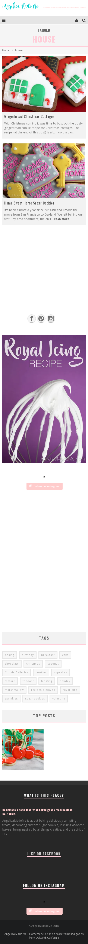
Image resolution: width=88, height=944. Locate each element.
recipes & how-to (43, 690)
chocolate (12, 663)
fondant (28, 681)
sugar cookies (35, 698)
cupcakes (60, 672)
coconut (53, 663)
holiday (65, 681)
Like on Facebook (44, 853)
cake (65, 655)
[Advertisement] (44, 278)
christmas (33, 663)
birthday (28, 655)
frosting (46, 681)
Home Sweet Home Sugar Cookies (29, 203)
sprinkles (11, 698)
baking (9, 655)
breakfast (48, 655)
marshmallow (14, 690)
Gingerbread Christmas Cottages (29, 116)
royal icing (70, 690)
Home (6, 50)
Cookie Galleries (16, 672)
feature (10, 681)
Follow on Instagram (47, 486)
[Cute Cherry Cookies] (23, 750)
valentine (58, 698)
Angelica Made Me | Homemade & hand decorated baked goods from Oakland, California (44, 936)
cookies (41, 672)
